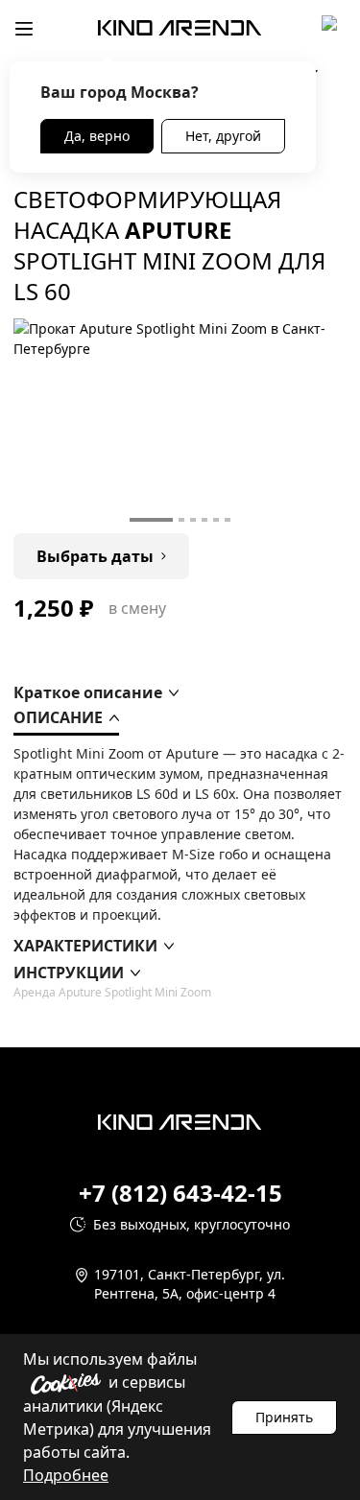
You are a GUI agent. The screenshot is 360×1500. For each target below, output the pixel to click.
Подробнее (65, 1475)
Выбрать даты (95, 556)
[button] (96, 692)
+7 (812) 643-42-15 (180, 1193)
